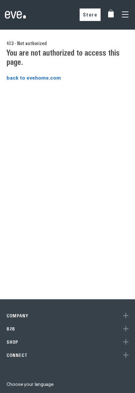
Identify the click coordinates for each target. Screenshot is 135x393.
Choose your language (30, 384)
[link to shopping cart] (111, 13)
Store (90, 15)
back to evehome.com (34, 77)
